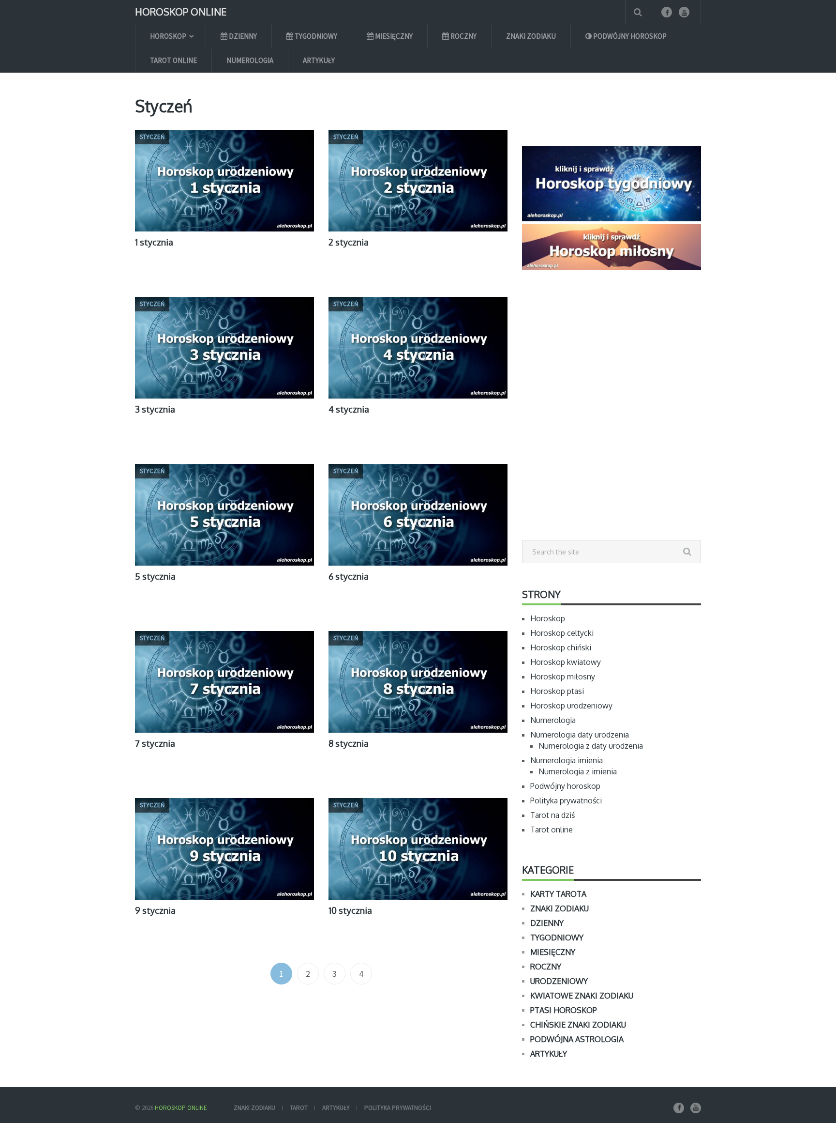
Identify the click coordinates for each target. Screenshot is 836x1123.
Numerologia (249, 60)
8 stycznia (348, 743)
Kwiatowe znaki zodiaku (581, 995)
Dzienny (242, 36)
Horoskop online (180, 10)
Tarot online (173, 60)
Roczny (463, 36)
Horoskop (168, 36)
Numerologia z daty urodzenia (590, 746)
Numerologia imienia (566, 760)
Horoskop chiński (560, 647)
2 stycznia (348, 242)
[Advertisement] (611, 426)
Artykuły (319, 60)
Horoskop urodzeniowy (571, 705)
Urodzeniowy (559, 981)
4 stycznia (348, 409)
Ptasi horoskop (563, 1010)
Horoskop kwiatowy (565, 662)
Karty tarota (558, 894)
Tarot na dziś (552, 815)
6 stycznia (348, 576)
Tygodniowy (315, 36)
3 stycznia (155, 409)
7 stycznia (155, 743)
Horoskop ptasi (557, 691)
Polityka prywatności (566, 800)
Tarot (299, 1108)
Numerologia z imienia (577, 771)
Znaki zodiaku (531, 36)
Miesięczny (393, 36)
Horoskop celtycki (562, 633)
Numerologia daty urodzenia (579, 734)
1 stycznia (154, 242)
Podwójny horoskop (629, 36)
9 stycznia (155, 910)
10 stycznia (350, 910)
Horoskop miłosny (562, 676)
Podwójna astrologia (577, 1039)
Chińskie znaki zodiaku (578, 1025)
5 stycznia (155, 576)
